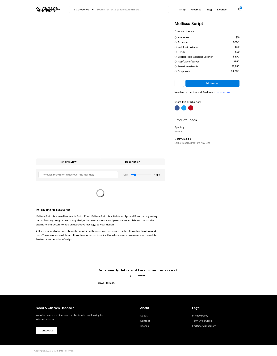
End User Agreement (204, 326)
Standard (183, 37)
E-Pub (181, 52)
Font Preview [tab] (68, 161)
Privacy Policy (200, 315)
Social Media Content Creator (195, 56)
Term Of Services (202, 320)
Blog (209, 9)
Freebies (196, 9)
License (222, 9)
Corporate (184, 71)
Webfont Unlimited (188, 47)
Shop (182, 9)
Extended (183, 42)
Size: (125, 174)
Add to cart (212, 83)
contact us (223, 92)
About (144, 315)
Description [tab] (132, 161)
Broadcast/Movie (188, 66)
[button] (177, 107)
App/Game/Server (188, 61)
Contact (145, 320)
